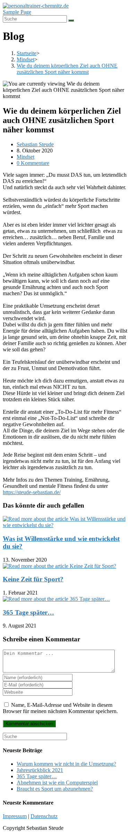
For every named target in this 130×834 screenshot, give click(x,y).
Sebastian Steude (35, 144)
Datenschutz (44, 816)
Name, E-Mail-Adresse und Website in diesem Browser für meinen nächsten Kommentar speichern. (60, 708)
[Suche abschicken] (71, 20)
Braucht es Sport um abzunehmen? (55, 789)
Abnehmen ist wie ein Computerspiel (57, 782)
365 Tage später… (28, 612)
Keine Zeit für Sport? (33, 579)
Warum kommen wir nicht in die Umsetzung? (66, 764)
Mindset (25, 157)
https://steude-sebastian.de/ (32, 492)
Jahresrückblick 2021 (40, 770)
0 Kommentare (33, 163)
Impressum (15, 816)
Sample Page (17, 12)
